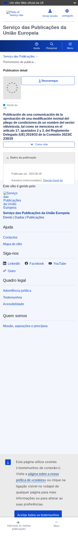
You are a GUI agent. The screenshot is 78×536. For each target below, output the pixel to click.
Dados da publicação (23, 157)
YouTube (59, 263)
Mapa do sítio (12, 244)
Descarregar (50, 80)
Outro (12, 271)
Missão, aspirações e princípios (25, 326)
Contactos (10, 237)
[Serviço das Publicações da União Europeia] (15, 14)
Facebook (37, 263)
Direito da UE (10, 106)
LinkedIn (14, 263)
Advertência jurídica (17, 290)
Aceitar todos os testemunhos (38, 515)
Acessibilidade (13, 304)
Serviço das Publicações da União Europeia (34, 30)
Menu (70, 48)
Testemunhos (12, 297)
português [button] (67, 15)
